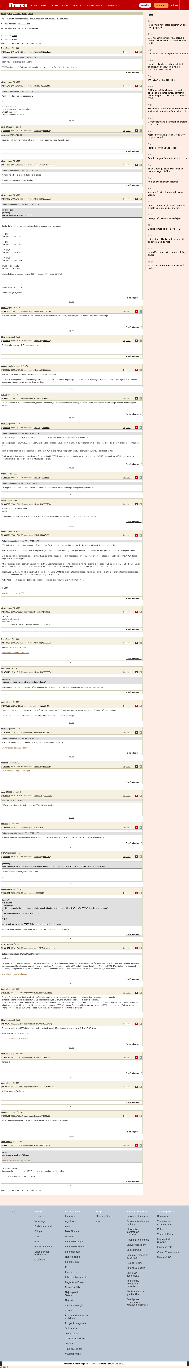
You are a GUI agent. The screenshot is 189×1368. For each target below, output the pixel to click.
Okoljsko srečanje (136, 1268)
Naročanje (39, 1221)
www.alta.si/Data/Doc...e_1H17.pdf (15, 653)
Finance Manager (74, 1241)
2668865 (6, 612)
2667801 (6, 199)
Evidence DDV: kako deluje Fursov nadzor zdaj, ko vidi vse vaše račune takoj (168, 110)
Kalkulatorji (94, 5)
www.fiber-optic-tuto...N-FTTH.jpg (15, 593)
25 (28, 43)
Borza (55, 5)
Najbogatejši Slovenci (71, 1293)
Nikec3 (4, 48)
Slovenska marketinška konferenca (133, 1232)
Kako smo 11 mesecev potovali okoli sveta (166, 266)
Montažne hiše (72, 1287)
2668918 (6, 643)
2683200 (6, 1145)
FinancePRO (72, 1262)
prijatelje (12, 24)
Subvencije (71, 1328)
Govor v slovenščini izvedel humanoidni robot (167, 123)
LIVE (35, 5)
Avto (67, 1226)
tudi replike (33, 28)
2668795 (6, 478)
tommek (37, 52)
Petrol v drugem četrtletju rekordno (165, 158)
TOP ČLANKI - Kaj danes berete (163, 80)
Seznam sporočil (21, 19)
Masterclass (113, 5)
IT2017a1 (5, 853)
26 (31, 43)
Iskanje (30, 14)
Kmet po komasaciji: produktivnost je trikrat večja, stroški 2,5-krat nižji (166, 206)
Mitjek (3, 474)
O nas (37, 1216)
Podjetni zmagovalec (76, 1323)
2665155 (6, 52)
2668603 (6, 341)
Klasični (10, 19)
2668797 (6, 504)
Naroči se (145, 5)
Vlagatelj (161, 5)
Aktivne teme (50, 19)
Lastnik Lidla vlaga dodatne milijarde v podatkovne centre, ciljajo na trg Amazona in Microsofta (167, 67)
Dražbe (69, 1236)
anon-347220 (6, 127)
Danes (44, 5)
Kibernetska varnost (75, 1277)
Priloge (38, 1231)
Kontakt (38, 1236)
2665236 (6, 131)
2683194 (6, 1116)
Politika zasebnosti (44, 1246)
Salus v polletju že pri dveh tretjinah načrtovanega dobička (165, 170)
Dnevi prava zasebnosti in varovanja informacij (137, 1302)
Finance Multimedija (75, 1246)
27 (33, 43)
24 (26, 43)
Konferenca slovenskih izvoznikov (133, 1284)
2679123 (6, 706)
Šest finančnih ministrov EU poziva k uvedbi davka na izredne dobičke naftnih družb (167, 41)
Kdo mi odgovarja (37, 19)
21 (18, 43)
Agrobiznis (70, 1221)
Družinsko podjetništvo (133, 1274)
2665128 (46, 52)
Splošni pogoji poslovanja (41, 1253)
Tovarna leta (71, 1333)
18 (10, 43)
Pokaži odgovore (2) (134, 414)
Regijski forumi (134, 1263)
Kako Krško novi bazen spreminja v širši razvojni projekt (167, 26)
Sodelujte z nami (43, 1226)
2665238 (6, 165)
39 (40, 43)
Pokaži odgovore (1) (134, 72)
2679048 (6, 672)
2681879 (6, 993)
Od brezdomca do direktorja (161, 229)
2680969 (39, 893)
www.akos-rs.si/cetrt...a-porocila (14, 748)
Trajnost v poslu (73, 1349)
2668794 (6, 428)
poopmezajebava (8, 366)
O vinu (68, 1310)
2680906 (39, 827)
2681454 (6, 948)
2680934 (6, 827)
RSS (36, 1241)
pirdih (3, 668)
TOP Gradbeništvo (75, 1338)
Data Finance (72, 1231)
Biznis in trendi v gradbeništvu (135, 1293)
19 (13, 43)
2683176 (6, 1024)
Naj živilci (70, 1300)
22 (20, 43)
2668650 (6, 398)
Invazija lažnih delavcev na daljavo (164, 218)
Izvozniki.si (71, 1272)
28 (36, 43)
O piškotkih (40, 1259)
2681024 (6, 893)
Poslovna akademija (137, 1216)
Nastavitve (17, 14)
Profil (10, 14)
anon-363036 (6, 1054)
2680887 (6, 767)
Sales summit (134, 1250)
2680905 (6, 796)
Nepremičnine (72, 1257)
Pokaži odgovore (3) (134, 356)
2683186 (6, 1087)
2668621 (6, 370)
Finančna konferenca (138, 1240)
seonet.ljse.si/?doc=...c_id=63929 (15, 1039)
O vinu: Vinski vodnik (168, 1252)
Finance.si (70, 1216)
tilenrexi (4, 82)
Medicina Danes (104, 1216)
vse (6, 24)
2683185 (6, 1057)
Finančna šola (72, 1252)
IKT (67, 1267)
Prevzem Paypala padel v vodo (163, 148)
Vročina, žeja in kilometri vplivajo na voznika (166, 193)
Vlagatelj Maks (73, 1354)
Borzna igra (163, 1216)
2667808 (6, 311)
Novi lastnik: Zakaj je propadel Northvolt (168, 53)
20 (15, 43)
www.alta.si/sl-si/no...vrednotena (14, 974)
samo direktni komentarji (17, 28)
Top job (69, 1343)
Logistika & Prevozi (75, 1282)
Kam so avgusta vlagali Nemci (163, 181)
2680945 (6, 857)
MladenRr (5, 763)
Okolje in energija (74, 1305)
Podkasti (78, 5)
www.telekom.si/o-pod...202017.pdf (16, 771)
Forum (65, 5)
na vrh (71, 76)
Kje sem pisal (62, 19)
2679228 (6, 732)
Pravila (24, 14)
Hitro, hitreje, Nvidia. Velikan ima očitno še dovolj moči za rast (167, 240)
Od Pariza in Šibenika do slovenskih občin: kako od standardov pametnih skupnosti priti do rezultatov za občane (167, 93)
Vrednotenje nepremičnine (164, 1222)
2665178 (6, 86)
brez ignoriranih (24, 24)
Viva (98, 1221)
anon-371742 (6, 889)
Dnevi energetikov (136, 1245)
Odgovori (127, 52)
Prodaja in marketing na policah (137, 1256)
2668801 (6, 535)
